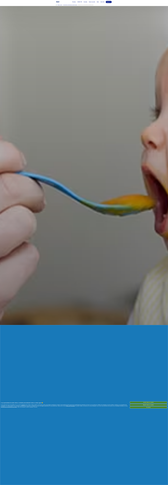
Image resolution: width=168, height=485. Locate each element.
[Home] (58, 2)
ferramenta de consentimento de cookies (9, 407)
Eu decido (148, 407)
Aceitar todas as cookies (148, 402)
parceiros (23, 404)
